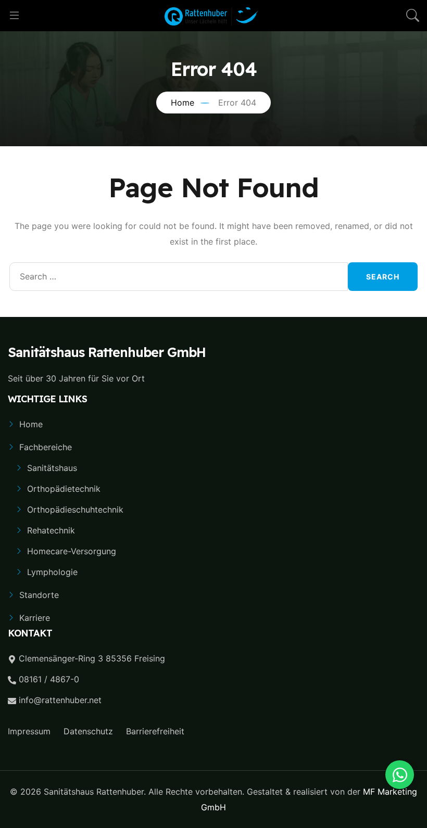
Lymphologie (52, 572)
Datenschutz (88, 731)
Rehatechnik (51, 530)
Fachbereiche (45, 447)
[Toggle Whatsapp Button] (399, 774)
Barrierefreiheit (155, 731)
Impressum (29, 731)
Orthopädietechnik (64, 488)
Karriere (34, 618)
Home (31, 424)
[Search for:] (178, 276)
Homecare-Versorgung (71, 551)
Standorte (39, 595)
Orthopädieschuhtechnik (75, 509)
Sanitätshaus (52, 468)
